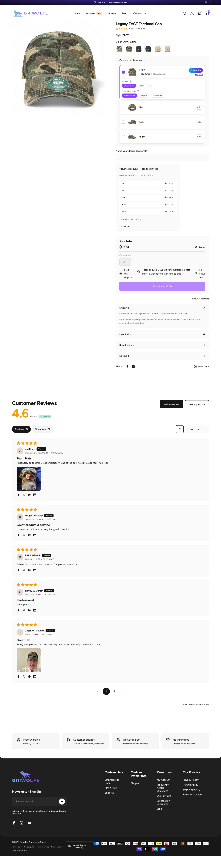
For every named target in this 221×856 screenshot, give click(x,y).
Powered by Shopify (38, 842)
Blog (159, 808)
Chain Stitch (157, 95)
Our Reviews (164, 795)
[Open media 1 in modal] (58, 68)
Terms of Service (192, 794)
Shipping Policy (191, 789)
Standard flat (129, 95)
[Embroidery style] (138, 91)
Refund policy (17, 847)
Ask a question (197, 404)
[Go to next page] (123, 691)
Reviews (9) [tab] (21, 429)
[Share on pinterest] (29, 495)
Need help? (203, 366)
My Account (163, 779)
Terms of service (43, 847)
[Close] (216, 2)
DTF (150, 86)
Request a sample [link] (200, 298)
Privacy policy (29, 847)
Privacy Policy (191, 779)
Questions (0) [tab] (42, 429)
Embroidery (129, 86)
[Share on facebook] (18, 495)
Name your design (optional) (131, 150)
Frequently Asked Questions (163, 788)
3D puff (143, 95)
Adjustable (125, 255)
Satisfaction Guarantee (163, 802)
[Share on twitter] (24, 495)
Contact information (19, 851)
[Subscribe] (62, 802)
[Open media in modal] (132, 72)
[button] (29, 479)
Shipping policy (57, 847)
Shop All (109, 792)
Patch (141, 86)
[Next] (210, 2)
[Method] (131, 81)
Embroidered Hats (112, 781)
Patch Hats (111, 787)
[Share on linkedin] (35, 495)
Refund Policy (190, 784)
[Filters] (180, 429)
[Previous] (202, 2)
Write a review (171, 404)
